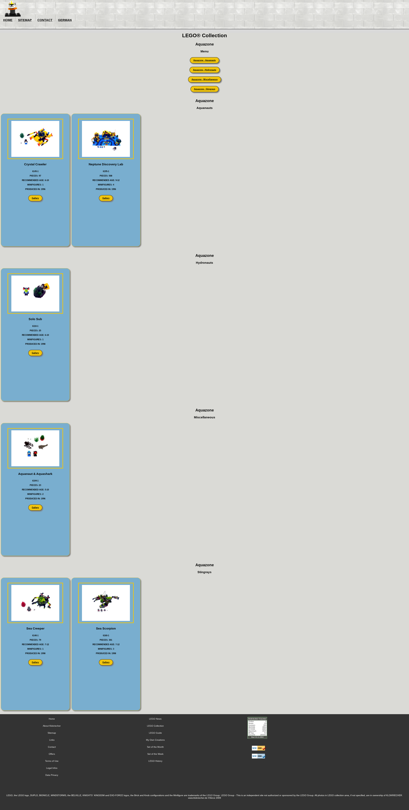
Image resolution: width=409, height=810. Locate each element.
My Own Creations (155, 740)
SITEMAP (25, 20)
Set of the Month (155, 747)
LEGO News (155, 719)
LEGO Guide (155, 733)
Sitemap (52, 733)
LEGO (209, 795)
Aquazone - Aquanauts (204, 60)
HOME (7, 20)
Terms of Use (51, 761)
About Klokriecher (52, 726)
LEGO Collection (155, 726)
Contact (52, 747)
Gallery (35, 198)
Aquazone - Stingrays (204, 89)
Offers (52, 754)
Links (51, 740)
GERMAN (65, 20)
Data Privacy (51, 775)
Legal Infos (51, 768)
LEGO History (155, 761)
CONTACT (44, 20)
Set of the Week (155, 754)
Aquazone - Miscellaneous (205, 79)
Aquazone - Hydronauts (204, 70)
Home (52, 719)
